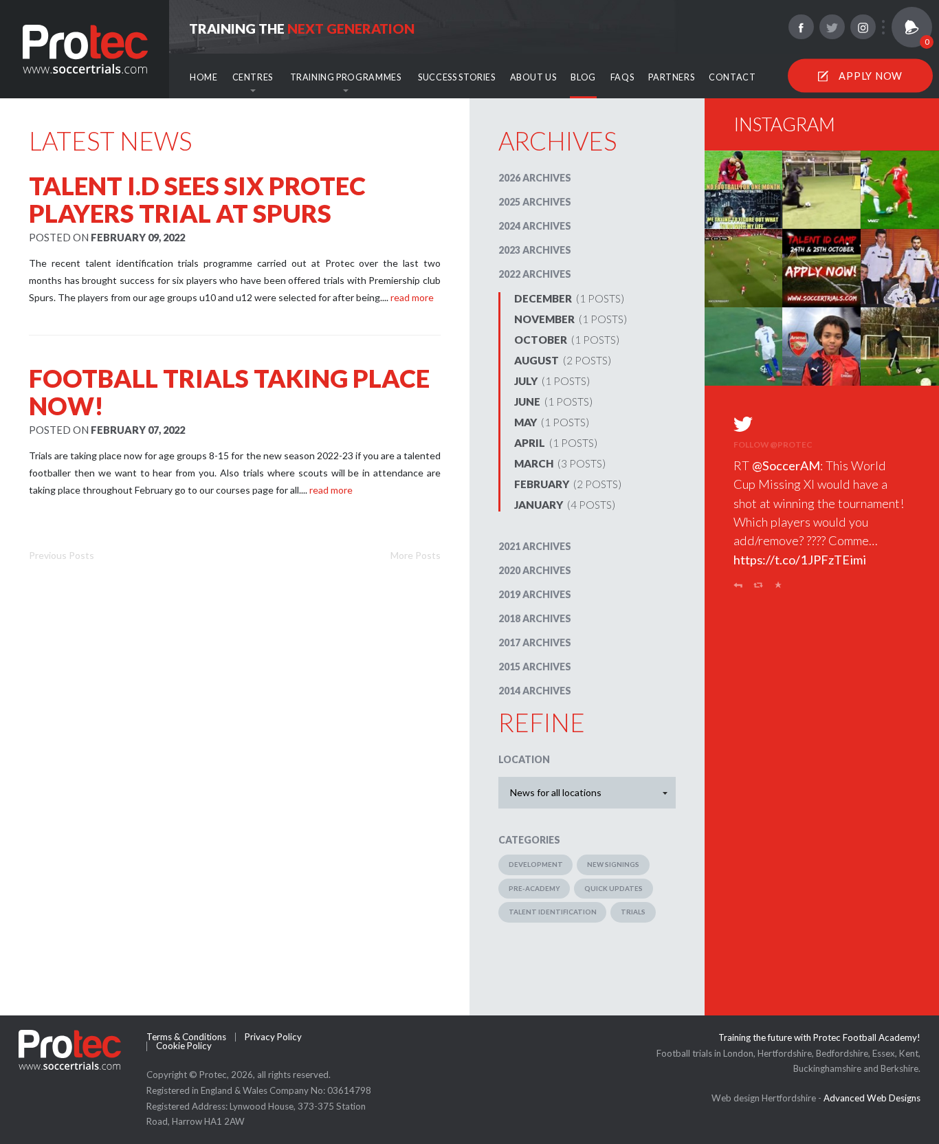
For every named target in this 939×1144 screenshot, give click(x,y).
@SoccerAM (786, 465)
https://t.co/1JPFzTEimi (799, 559)
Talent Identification (553, 912)
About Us (533, 77)
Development (536, 864)
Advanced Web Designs (872, 1097)
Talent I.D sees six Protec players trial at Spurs (197, 199)
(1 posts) (569, 298)
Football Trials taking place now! (229, 392)
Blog (583, 77)
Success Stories (456, 77)
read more (412, 297)
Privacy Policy (273, 1037)
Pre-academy (534, 888)
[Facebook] (800, 26)
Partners (671, 77)
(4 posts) (564, 504)
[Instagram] (862, 26)
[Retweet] (758, 587)
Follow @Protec (772, 444)
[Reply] (738, 587)
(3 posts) (560, 463)
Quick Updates (613, 888)
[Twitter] (831, 26)
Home (204, 77)
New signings (613, 864)
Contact (732, 77)
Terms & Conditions (186, 1037)
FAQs (622, 77)
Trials (633, 912)
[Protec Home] (85, 48)
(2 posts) (562, 360)
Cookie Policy (184, 1046)
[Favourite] (778, 587)
